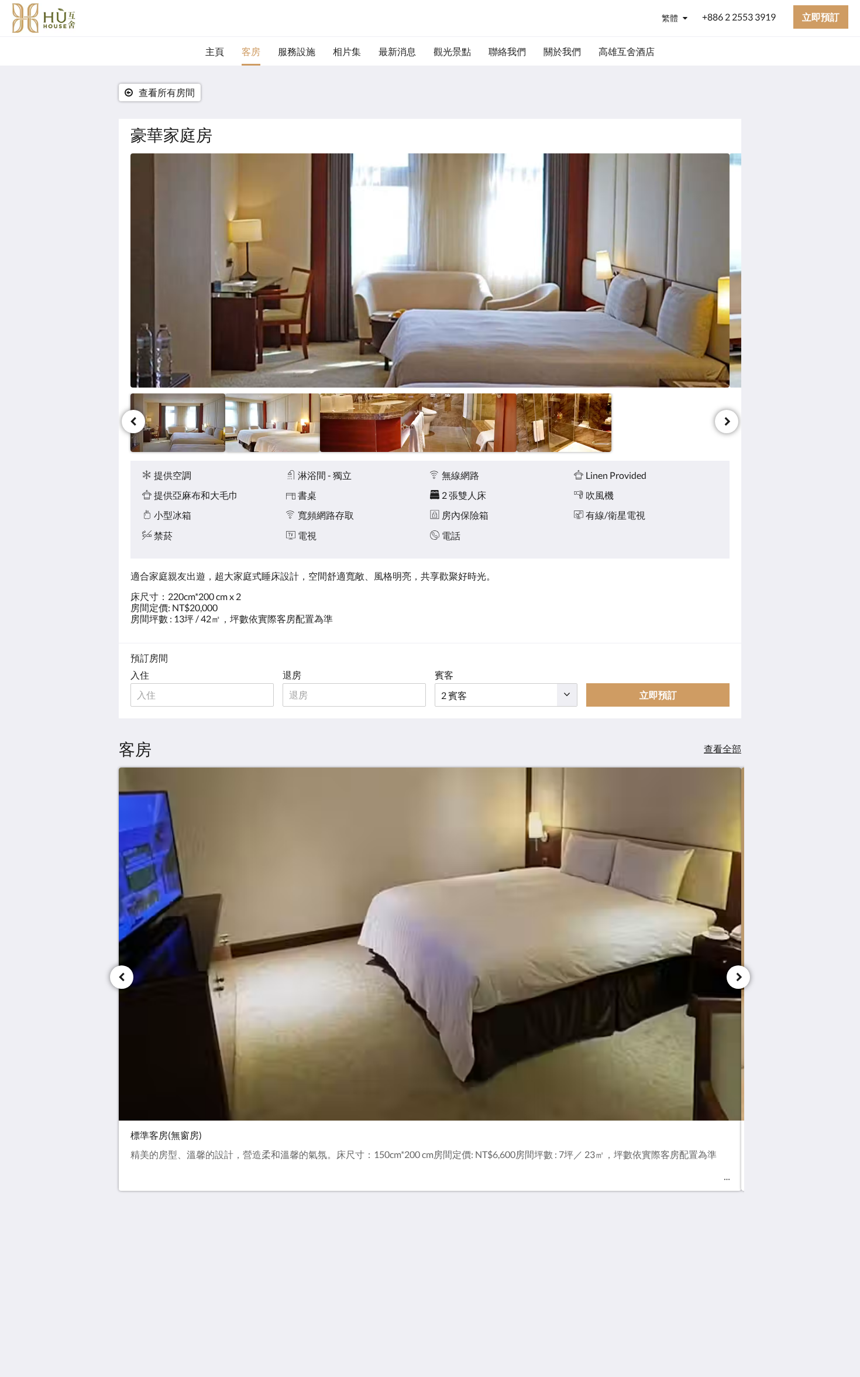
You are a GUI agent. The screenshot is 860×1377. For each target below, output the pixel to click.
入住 (139, 674)
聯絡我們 (352, 1283)
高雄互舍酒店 (362, 1293)
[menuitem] (214, 51)
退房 (292, 674)
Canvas (715, 1342)
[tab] (379, 1234)
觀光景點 (352, 1273)
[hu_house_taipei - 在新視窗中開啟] (718, 1260)
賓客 (444, 674)
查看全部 (722, 748)
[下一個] (726, 421)
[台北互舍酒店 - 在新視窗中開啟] (685, 1260)
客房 (343, 1263)
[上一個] (133, 421)
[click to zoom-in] (430, 270)
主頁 (343, 1253)
